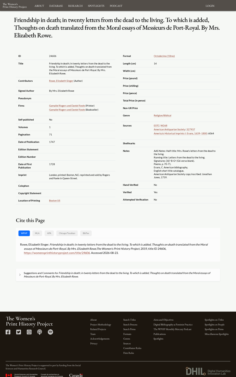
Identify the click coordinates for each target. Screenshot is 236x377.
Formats (127, 334)
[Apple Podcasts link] (39, 333)
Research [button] (75, 5)
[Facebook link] (8, 333)
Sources (127, 343)
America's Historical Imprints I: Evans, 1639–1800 (180, 133)
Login (210, 5)
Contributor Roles (132, 348)
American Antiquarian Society (169, 129)
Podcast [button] (116, 5)
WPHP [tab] (24, 233)
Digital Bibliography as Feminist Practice (172, 324)
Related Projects (98, 329)
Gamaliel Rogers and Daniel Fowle (67, 105)
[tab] (67, 233)
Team (93, 334)
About (93, 319)
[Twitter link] (18, 333)
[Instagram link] (29, 333)
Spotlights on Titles (214, 319)
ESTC (156, 125)
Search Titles (129, 319)
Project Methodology (100, 324)
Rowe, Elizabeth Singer (61, 80)
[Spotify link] (50, 333)
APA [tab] (49, 233)
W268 (164, 125)
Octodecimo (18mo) (164, 55)
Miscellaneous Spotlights (217, 334)
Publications (159, 334)
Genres (126, 338)
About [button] (39, 5)
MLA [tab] (37, 233)
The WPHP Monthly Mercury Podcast (172, 329)
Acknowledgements (99, 338)
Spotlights (158, 338)
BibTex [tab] (86, 233)
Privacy (93, 343)
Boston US (54, 200)
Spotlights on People (214, 324)
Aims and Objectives (163, 319)
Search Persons (130, 324)
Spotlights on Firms (214, 329)
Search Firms (129, 329)
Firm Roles (128, 353)
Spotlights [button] (96, 5)
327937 (190, 129)
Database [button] (56, 5)
